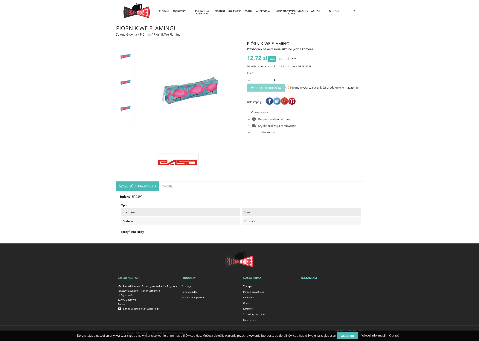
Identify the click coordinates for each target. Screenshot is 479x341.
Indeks (125, 196)
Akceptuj (347, 336)
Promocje (186, 286)
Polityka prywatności (253, 291)
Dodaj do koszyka (266, 88)
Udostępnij (269, 101)
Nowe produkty (189, 291)
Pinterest (292, 101)
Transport (248, 286)
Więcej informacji (373, 335)
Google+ (284, 101)
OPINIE (167, 186)
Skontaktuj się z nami (254, 314)
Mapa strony (249, 320)
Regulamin (248, 297)
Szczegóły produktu (137, 186)
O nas (246, 303)
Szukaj (336, 11)
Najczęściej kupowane (193, 297)
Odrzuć (394, 335)
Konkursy (248, 308)
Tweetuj (277, 101)
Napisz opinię (261, 112)
